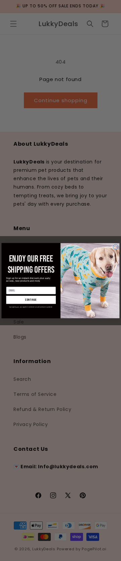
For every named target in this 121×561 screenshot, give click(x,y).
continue (31, 299)
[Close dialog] (115, 247)
